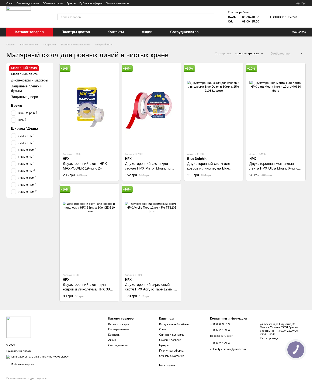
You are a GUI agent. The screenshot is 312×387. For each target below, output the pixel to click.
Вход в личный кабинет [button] (174, 324)
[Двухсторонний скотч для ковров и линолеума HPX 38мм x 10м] (89, 228)
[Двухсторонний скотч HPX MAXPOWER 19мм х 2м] (89, 107)
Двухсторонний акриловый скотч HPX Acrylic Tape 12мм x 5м (150, 289)
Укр (298, 3)
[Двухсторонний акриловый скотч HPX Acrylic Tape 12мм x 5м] (151, 228)
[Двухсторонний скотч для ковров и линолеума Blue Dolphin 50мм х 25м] (213, 107)
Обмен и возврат (53, 3)
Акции (147, 32)
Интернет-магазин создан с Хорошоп (26, 378)
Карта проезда (269, 338)
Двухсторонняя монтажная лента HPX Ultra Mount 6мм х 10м (273, 168)
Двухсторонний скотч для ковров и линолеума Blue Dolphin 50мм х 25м (208, 168)
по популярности (247, 53)
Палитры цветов (76, 32)
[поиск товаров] (211, 17)
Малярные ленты (24, 74)
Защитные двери (24, 97)
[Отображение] (298, 53)
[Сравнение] (272, 32)
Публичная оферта (91, 3)
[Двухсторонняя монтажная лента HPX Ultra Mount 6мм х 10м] (275, 107)
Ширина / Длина (24, 128)
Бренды (71, 3)
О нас (9, 3)
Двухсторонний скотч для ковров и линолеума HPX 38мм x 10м (89, 289)
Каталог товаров (29, 32)
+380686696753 (283, 17)
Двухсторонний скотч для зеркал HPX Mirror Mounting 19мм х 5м (147, 168)
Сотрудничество (184, 32)
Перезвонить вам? (221, 335)
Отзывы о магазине (117, 3)
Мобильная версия (22, 364)
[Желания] (280, 32)
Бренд (16, 105)
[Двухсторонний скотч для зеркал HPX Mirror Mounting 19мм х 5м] (151, 107)
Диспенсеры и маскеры (29, 80)
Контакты (116, 32)
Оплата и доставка (28, 3)
